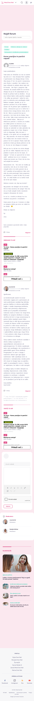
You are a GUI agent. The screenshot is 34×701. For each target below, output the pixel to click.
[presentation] (7, 487)
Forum (6, 47)
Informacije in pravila (22, 692)
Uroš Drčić (12, 287)
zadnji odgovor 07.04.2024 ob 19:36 (19, 290)
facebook (5, 683)
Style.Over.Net (17, 657)
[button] (7, 487)
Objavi (8, 506)
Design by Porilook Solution (17, 696)
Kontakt (5, 692)
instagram (14, 683)
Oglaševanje (12, 692)
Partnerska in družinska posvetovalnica (16, 52)
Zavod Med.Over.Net (17, 668)
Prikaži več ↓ (17, 278)
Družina (7, 49)
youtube (29, 683)
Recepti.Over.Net (17, 660)
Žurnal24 (17, 662)
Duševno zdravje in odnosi (19, 47)
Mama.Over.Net (17, 670)
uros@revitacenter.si (10, 400)
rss (22, 683)
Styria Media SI (17, 665)
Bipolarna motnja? (10, 269)
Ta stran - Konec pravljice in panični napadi (15, 248)
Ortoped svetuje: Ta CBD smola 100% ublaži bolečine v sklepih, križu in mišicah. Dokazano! (16, 257)
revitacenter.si (22, 400)
